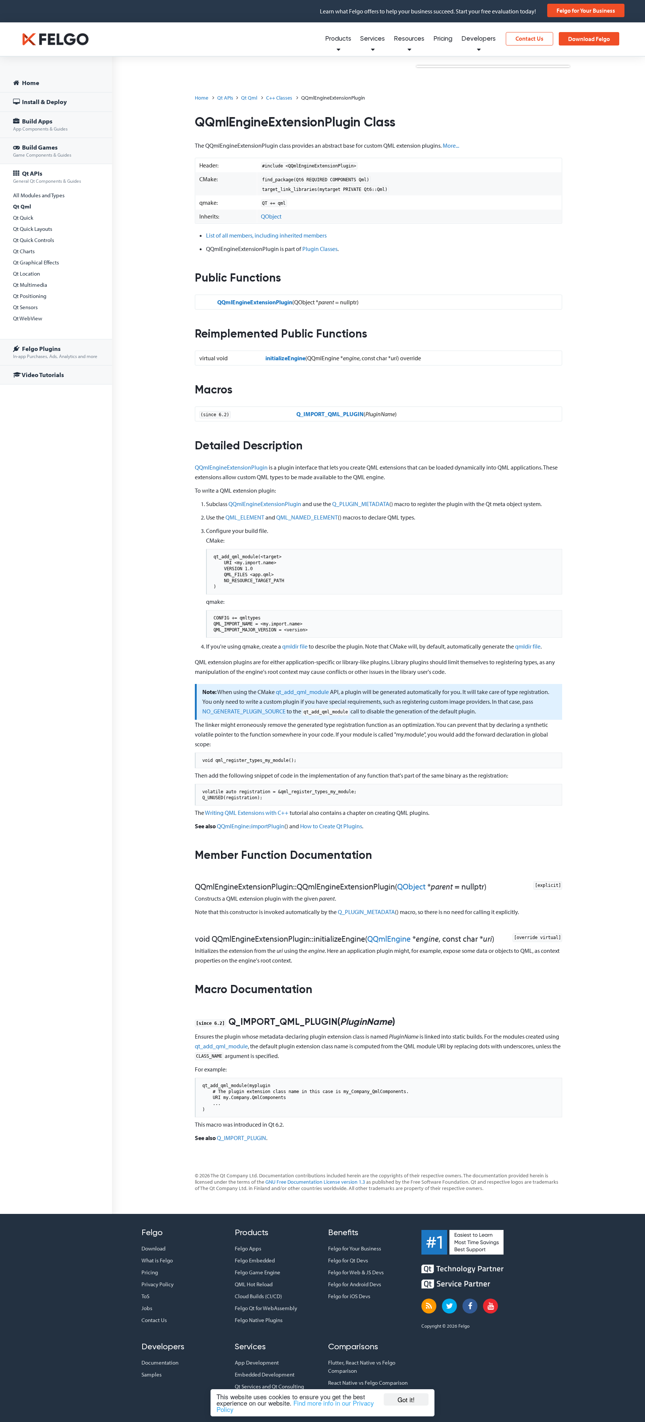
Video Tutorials (42, 375)
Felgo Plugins (55, 352)
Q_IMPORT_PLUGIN (241, 1138)
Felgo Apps (248, 1248)
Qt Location (26, 273)
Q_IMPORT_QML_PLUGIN (330, 414)
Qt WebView (27, 318)
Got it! (406, 1399)
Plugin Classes (319, 248)
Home (30, 83)
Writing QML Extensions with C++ (247, 812)
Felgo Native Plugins (259, 1320)
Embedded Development (265, 1374)
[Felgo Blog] (428, 1306)
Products (338, 39)
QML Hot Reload (253, 1284)
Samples (151, 1374)
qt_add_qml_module (302, 692)
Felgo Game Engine (257, 1272)
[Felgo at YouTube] (490, 1306)
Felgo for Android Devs (354, 1284)
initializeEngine (285, 358)
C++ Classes (279, 97)
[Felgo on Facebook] (469, 1306)
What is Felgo (157, 1260)
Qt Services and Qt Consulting (269, 1386)
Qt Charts (24, 251)
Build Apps (40, 124)
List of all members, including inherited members (266, 235)
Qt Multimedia (30, 284)
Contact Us (529, 38)
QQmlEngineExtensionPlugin (254, 302)
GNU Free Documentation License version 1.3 (315, 1181)
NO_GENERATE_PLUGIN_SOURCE (244, 711)
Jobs (146, 1308)
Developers (478, 39)
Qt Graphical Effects (36, 262)
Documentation (159, 1362)
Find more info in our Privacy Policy (295, 1406)
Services (372, 39)
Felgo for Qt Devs (348, 1260)
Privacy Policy (157, 1284)
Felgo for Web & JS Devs (356, 1272)
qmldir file (295, 646)
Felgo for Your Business (586, 10)
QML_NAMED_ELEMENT (307, 517)
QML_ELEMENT (244, 517)
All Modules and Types (39, 195)
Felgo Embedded (255, 1260)
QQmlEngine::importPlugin (250, 826)
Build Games (42, 150)
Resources (409, 39)
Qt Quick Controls (33, 240)
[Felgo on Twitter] (449, 1306)
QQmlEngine (389, 938)
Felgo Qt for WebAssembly (266, 1308)
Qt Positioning (29, 295)
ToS (145, 1296)
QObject (271, 216)
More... (451, 145)
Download (153, 1248)
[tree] (56, 230)
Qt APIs (47, 176)
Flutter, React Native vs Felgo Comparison (361, 1366)
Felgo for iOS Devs (349, 1296)
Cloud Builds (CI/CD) (258, 1296)
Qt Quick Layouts (32, 228)
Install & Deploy (44, 102)
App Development (257, 1362)
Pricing (442, 39)
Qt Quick (23, 217)
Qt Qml (22, 206)
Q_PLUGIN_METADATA (360, 504)
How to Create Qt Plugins (331, 826)
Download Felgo (589, 39)
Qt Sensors (25, 307)
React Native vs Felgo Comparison (368, 1382)
